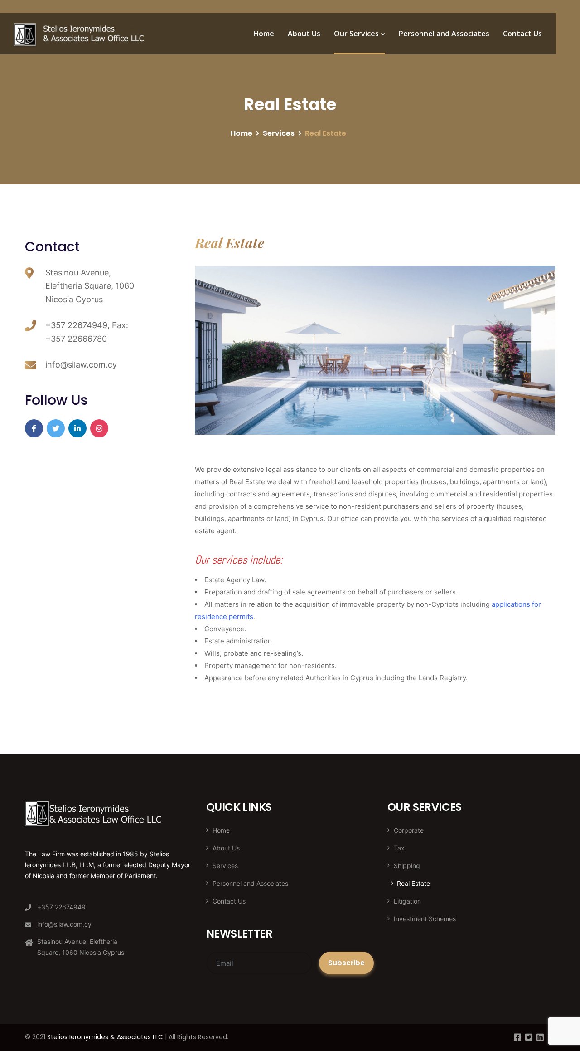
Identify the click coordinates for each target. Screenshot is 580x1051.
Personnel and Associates (444, 34)
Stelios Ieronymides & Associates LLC (105, 1036)
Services (279, 133)
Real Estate (413, 883)
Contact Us (522, 34)
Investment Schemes (425, 919)
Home (263, 34)
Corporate (409, 830)
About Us (304, 34)
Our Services (356, 34)
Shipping (407, 865)
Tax (399, 848)
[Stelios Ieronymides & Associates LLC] (80, 34)
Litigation (407, 901)
